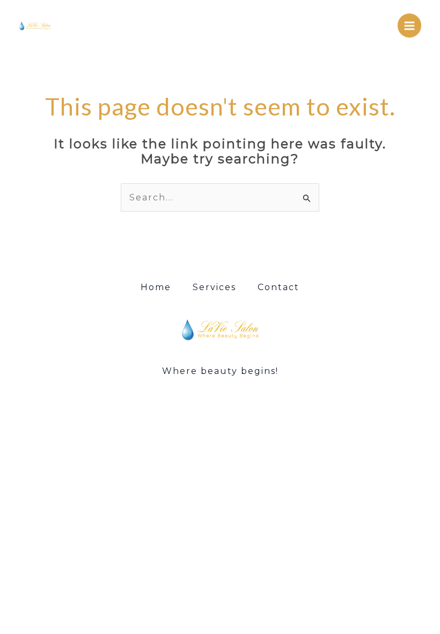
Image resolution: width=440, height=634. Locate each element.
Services (214, 287)
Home (156, 287)
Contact (278, 287)
